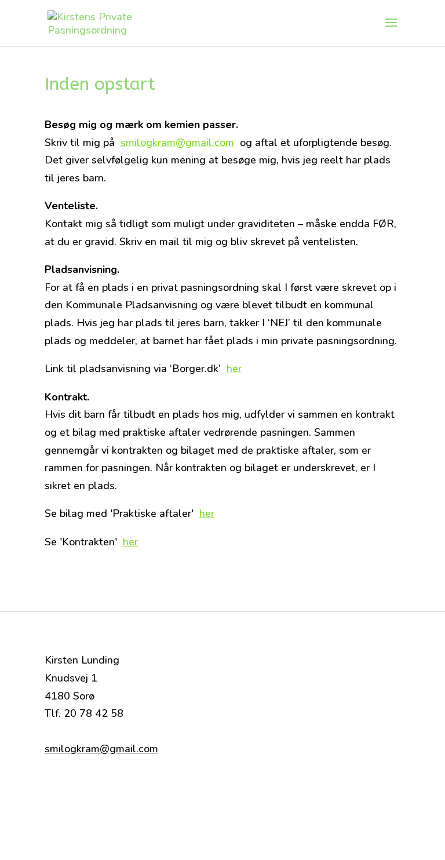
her (234, 369)
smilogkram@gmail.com (177, 143)
